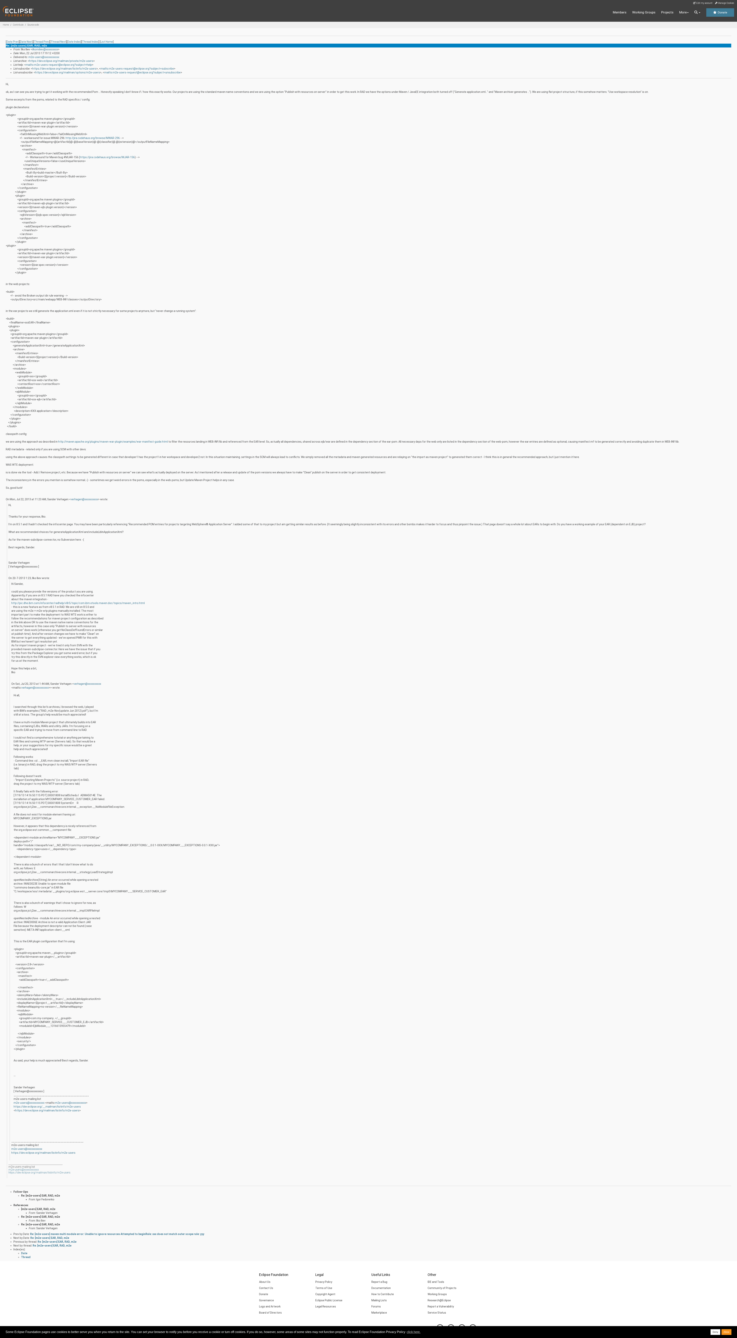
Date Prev (13, 41)
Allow (726, 1332)
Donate (722, 12)
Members (619, 12)
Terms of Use (323, 1288)
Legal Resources (325, 1306)
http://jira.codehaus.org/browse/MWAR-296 (93, 138)
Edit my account (704, 3)
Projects (667, 12)
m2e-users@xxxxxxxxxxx (43, 57)
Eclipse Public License (328, 1300)
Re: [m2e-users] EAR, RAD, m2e (40, 1195)
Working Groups (643, 12)
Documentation (381, 1288)
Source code (33, 24)
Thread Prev (41, 41)
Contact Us (266, 1288)
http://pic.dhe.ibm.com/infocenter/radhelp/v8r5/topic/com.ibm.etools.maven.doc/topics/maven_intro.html (78, 603)
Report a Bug (379, 1281)
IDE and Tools (436, 1281)
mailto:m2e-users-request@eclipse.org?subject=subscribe (137, 68)
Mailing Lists (379, 1300)
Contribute (18, 24)
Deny (715, 1332)
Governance (266, 1300)
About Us (264, 1281)
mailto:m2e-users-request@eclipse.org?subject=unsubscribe (142, 72)
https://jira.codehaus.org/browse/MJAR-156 (107, 157)
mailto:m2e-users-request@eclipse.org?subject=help (59, 64)
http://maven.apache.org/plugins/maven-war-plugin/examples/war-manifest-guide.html (113, 441)
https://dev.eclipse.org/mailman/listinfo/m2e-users (64, 68)
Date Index (74, 41)
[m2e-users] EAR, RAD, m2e (38, 1209)
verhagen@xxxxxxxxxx (84, 499)
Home (6, 24)
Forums (376, 1306)
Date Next (26, 41)
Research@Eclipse (439, 1300)
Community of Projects (442, 1288)
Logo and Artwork (270, 1306)
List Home (106, 41)
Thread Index (90, 41)
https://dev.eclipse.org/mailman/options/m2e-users (67, 72)
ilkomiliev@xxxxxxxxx (45, 49)
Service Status (437, 1312)
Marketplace (379, 1312)
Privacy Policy (323, 1281)
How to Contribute (382, 1294)
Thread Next (58, 41)
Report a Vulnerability (441, 1306)
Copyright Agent (325, 1294)
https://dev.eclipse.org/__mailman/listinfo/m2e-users (47, 1106)
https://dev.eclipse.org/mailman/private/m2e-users (61, 60)
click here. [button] (414, 1332)
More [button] (683, 12)
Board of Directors (270, 1312)
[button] (697, 12)
